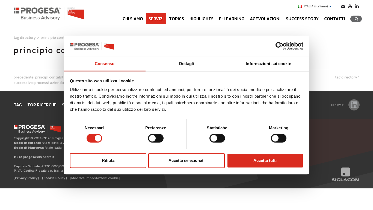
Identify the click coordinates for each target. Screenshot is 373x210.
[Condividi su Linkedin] (354, 104)
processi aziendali (50, 82)
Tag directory (25, 37)
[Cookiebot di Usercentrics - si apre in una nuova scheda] (279, 46)
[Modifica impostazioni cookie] (95, 177)
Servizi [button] (156, 19)
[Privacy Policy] (26, 177)
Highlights (202, 19)
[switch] (156, 138)
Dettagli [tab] (186, 63)
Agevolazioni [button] (265, 19)
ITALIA (316, 6)
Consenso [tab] (104, 63)
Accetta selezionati (186, 160)
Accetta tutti (265, 160)
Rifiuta (108, 160)
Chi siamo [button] (133, 19)
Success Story (302, 19)
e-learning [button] (231, 19)
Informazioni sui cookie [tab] (268, 63)
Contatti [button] (334, 19)
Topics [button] (176, 19)
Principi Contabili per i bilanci (60, 77)
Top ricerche (42, 105)
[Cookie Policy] (54, 177)
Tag (18, 105)
